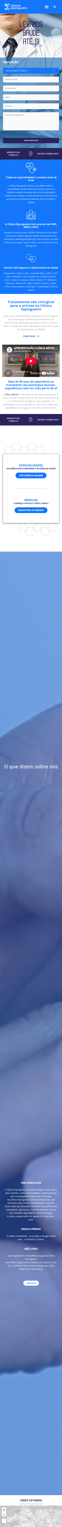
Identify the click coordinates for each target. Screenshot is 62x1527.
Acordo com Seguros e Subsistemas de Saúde (31, 267)
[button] (47, 7)
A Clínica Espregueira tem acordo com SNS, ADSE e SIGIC (31, 225)
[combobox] (31, 71)
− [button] (4, 1514)
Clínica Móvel (11, 394)
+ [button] (4, 1509)
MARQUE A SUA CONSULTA (13, 153)
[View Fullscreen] (4, 1521)
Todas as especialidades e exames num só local (31, 179)
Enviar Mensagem (31, 140)
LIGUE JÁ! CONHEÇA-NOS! (48, 153)
